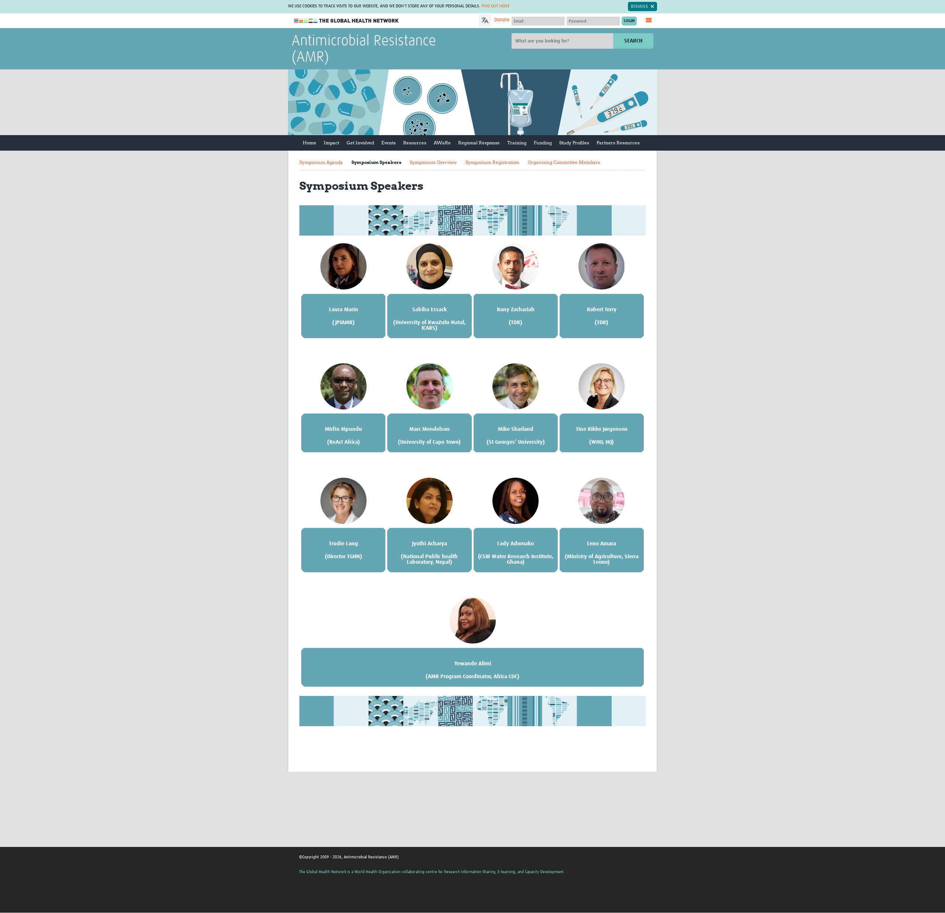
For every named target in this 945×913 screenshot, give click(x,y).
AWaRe (442, 142)
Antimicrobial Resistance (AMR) (364, 49)
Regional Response (479, 142)
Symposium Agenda (321, 162)
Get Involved (360, 142)
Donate (501, 20)
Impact (331, 142)
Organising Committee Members (564, 162)
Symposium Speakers (376, 162)
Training (516, 142)
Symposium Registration (492, 162)
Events (388, 142)
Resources (414, 142)
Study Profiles (574, 142)
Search (633, 41)
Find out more (495, 6)
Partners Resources (618, 142)
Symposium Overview (433, 162)
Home (309, 142)
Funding (543, 142)
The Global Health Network (346, 21)
